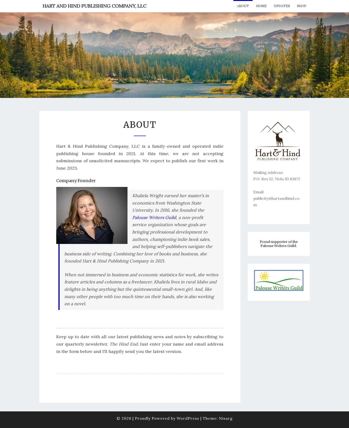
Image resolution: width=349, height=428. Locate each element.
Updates (282, 6)
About (243, 6)
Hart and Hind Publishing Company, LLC (94, 6)
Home (261, 6)
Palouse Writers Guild (154, 217)
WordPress (188, 418)
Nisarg (226, 418)
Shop (301, 6)
